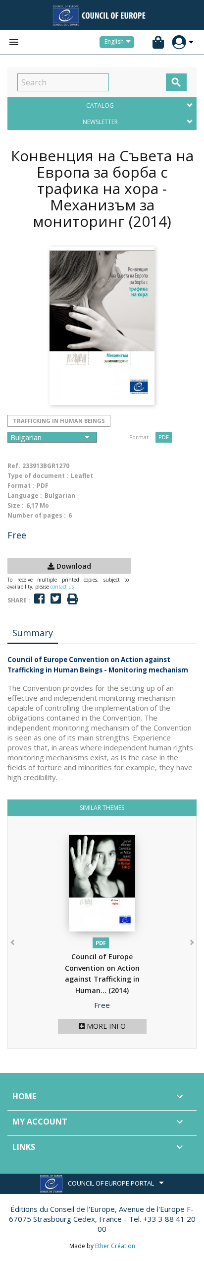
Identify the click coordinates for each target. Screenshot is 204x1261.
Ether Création (115, 1246)
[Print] (72, 599)
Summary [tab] (32, 633)
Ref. (13, 466)
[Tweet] (56, 599)
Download (72, 566)
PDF (163, 437)
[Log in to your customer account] (179, 42)
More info (105, 1026)
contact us (62, 586)
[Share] (39, 599)
